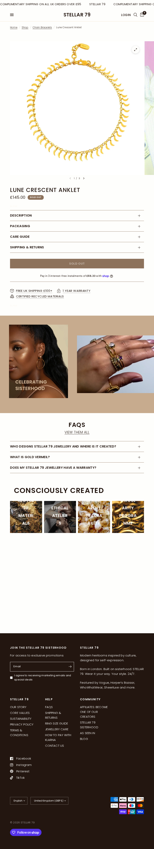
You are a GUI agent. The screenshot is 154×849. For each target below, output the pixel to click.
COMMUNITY (90, 699)
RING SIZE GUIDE (56, 723)
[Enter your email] (70, 666)
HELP (49, 699)
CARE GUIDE (19, 236)
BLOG (84, 739)
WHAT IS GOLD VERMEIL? (30, 457)
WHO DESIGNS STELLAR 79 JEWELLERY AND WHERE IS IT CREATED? (63, 446)
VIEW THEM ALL (77, 432)
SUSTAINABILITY (20, 719)
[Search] (135, 14)
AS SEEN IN (87, 733)
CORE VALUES (20, 713)
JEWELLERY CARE (56, 729)
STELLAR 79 (77, 14)
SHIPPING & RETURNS (27, 247)
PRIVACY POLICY (21, 724)
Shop (25, 27)
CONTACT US (54, 746)
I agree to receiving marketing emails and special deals (42, 677)
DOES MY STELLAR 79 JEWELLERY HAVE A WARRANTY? (53, 467)
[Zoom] (135, 49)
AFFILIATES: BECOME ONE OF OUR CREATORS (94, 712)
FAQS (49, 707)
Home (13, 27)
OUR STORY (18, 707)
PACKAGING (20, 226)
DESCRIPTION (21, 215)
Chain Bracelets (42, 27)
